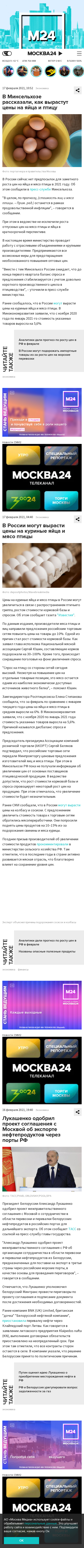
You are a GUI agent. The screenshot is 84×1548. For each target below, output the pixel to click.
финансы (23, 969)
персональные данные (40, 1523)
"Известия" (65, 615)
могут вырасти (69, 805)
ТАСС (72, 1229)
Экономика (42, 88)
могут (58, 303)
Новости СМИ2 (11, 442)
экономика (8, 376)
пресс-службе (40, 189)
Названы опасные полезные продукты (47, 951)
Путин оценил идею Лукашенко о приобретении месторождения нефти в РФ (47, 1376)
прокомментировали (52, 844)
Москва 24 (42, 53)
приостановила (14, 1320)
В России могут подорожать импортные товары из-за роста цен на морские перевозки (48, 355)
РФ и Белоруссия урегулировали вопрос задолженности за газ (48, 1389)
